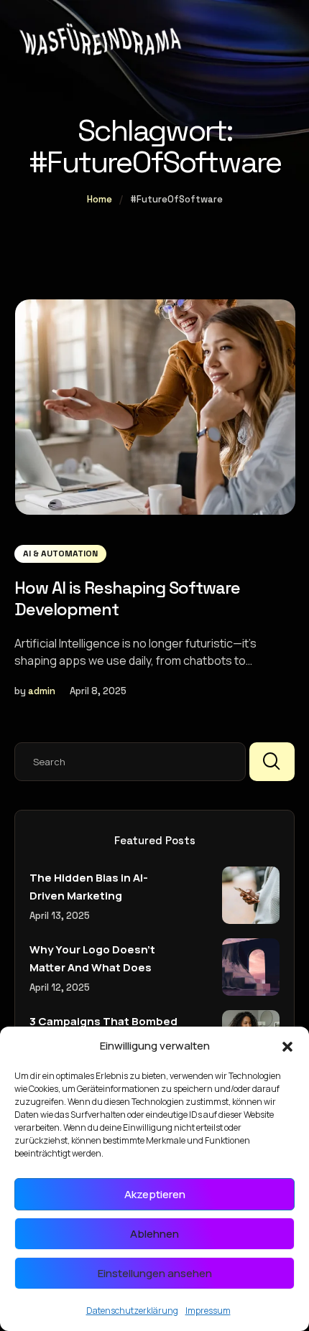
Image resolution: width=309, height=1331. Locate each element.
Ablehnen (154, 1233)
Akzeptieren (154, 1194)
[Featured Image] (155, 407)
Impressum (208, 1310)
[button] (287, 1047)
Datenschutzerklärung (132, 1310)
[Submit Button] (272, 761)
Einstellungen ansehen (155, 1273)
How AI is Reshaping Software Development (127, 598)
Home (99, 199)
